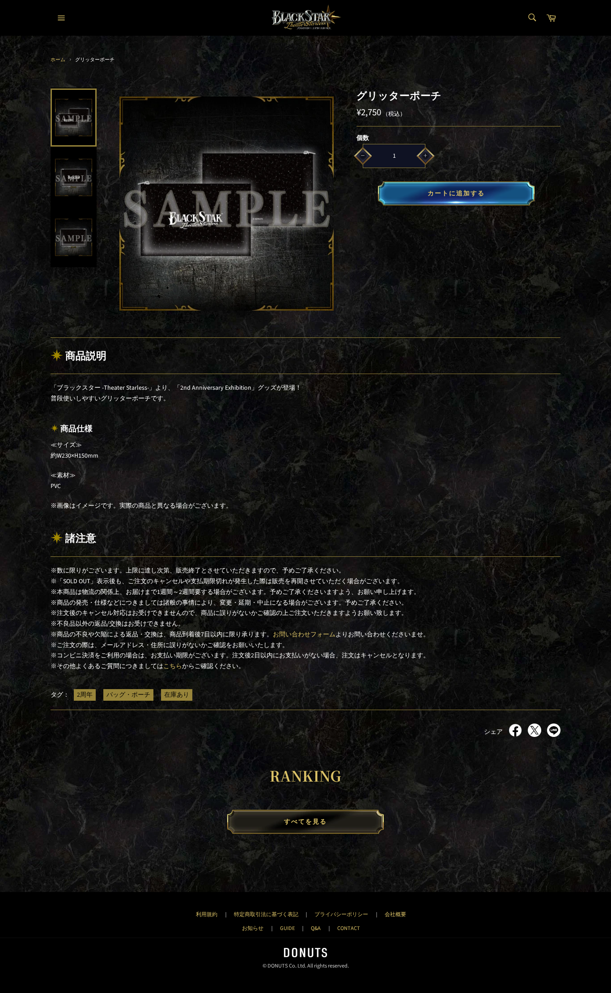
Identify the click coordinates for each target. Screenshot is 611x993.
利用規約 (206, 914)
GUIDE (287, 928)
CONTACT (348, 928)
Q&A (316, 928)
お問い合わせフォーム (304, 634)
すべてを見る (305, 821)
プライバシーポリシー (341, 914)
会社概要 (395, 914)
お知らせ (252, 928)
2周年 (85, 694)
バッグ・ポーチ (128, 694)
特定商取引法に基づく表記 (266, 914)
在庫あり (176, 694)
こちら (172, 666)
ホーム (58, 59)
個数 (362, 138)
